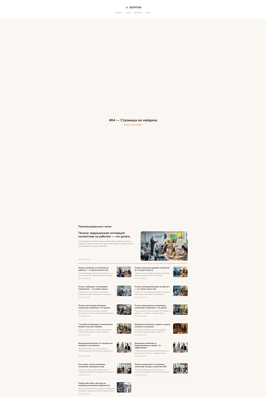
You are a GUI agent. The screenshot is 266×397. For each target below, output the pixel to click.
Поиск (148, 13)
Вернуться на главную (133, 125)
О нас (128, 13)
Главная (118, 13)
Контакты (138, 13)
